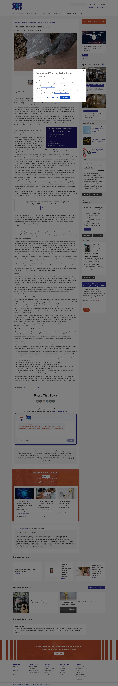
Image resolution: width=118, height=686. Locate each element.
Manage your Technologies (51, 97)
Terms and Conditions (48, 87)
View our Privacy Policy (61, 93)
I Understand (65, 97)
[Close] (83, 70)
